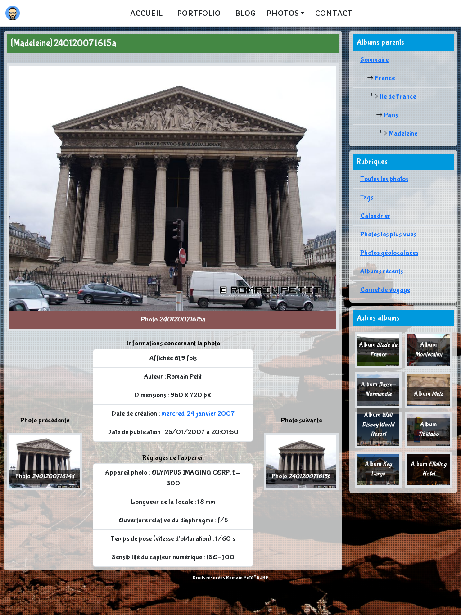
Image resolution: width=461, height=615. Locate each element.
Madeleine (403, 133)
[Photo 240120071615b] (301, 461)
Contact (334, 13)
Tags (366, 197)
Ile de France (398, 96)
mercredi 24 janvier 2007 (198, 413)
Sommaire (374, 59)
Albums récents (381, 271)
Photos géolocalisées (389, 253)
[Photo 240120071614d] (44, 461)
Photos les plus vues (388, 234)
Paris (391, 115)
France (385, 78)
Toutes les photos (384, 179)
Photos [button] (283, 13)
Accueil (146, 13)
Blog (245, 13)
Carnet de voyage (385, 289)
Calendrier (375, 216)
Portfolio (199, 13)
